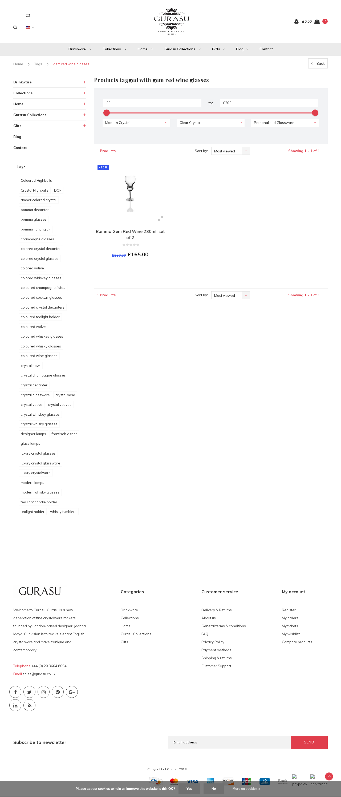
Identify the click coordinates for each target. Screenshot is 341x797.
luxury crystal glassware (40, 463)
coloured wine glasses (39, 356)
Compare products (297, 642)
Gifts (216, 49)
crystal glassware (35, 395)
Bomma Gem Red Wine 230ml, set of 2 (130, 234)
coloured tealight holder (40, 317)
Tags (38, 64)
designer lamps (33, 434)
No (214, 789)
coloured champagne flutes (43, 287)
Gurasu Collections (180, 49)
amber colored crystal (38, 200)
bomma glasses (34, 219)
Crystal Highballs (34, 190)
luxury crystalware (36, 473)
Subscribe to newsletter (39, 742)
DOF (57, 190)
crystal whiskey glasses (40, 414)
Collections (112, 49)
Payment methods (216, 650)
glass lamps (30, 443)
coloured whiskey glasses (42, 336)
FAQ (204, 634)
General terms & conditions (223, 626)
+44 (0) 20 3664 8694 (49, 666)
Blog (239, 49)
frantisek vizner (64, 434)
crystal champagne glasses (43, 375)
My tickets (290, 626)
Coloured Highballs (36, 180)
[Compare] (28, 15)
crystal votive (31, 404)
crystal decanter (34, 385)
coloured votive (33, 327)
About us (208, 618)
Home (143, 49)
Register (289, 610)
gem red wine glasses (71, 64)
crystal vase (65, 395)
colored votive (32, 268)
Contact (266, 49)
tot (211, 103)
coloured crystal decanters (42, 307)
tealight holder (32, 511)
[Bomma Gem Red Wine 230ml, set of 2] (130, 186)
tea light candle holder (39, 502)
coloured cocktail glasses (41, 297)
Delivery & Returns (216, 610)
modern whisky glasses (40, 492)
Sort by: (201, 151)
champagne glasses (37, 239)
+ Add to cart (127, 269)
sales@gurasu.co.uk (39, 674)
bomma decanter (35, 210)
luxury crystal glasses (38, 453)
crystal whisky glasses (39, 424)
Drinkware (77, 49)
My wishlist (291, 634)
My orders (290, 618)
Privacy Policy (212, 642)
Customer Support (216, 666)
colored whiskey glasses (41, 278)
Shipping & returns (216, 658)
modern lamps (32, 482)
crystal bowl (30, 365)
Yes (189, 789)
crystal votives (59, 404)
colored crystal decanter (41, 248)
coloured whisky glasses (41, 346)
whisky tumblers (63, 511)
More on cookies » (246, 789)
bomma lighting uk (35, 229)
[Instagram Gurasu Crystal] (44, 692)
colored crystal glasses (40, 258)
